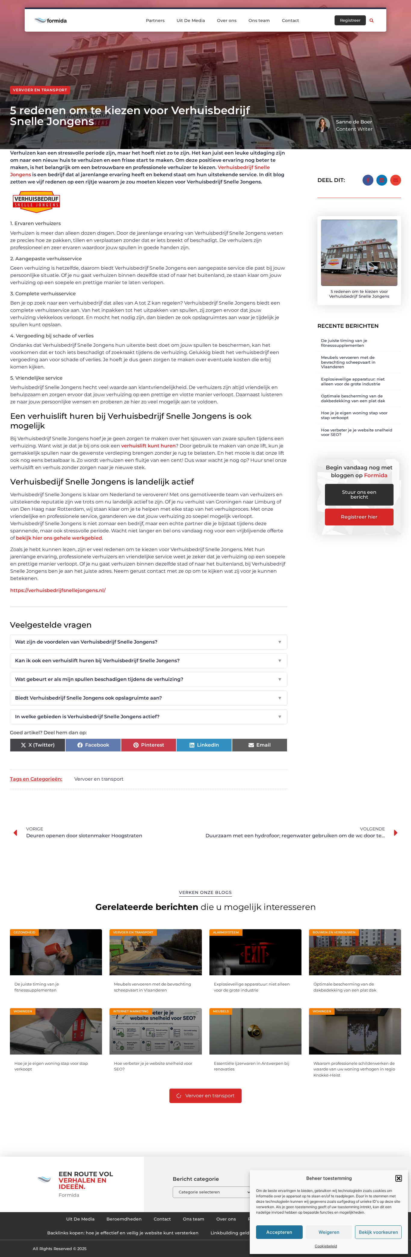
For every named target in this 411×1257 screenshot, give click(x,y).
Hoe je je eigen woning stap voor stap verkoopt (354, 415)
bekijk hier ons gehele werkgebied (59, 538)
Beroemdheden (124, 1219)
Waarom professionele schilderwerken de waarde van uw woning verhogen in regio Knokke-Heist (354, 1069)
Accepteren (279, 1232)
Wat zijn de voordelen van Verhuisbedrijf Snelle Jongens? (148, 642)
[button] (399, 1178)
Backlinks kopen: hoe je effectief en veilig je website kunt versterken (123, 1233)
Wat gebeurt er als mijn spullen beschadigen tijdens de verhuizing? (148, 679)
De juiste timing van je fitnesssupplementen (344, 343)
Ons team (259, 20)
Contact (290, 20)
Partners (155, 20)
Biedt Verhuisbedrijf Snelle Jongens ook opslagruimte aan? (148, 698)
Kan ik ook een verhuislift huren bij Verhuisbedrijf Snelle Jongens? (148, 660)
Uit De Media (191, 20)
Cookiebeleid (326, 1246)
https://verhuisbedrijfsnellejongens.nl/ (58, 590)
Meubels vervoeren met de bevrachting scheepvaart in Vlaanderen (348, 362)
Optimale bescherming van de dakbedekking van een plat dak (353, 398)
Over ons (226, 20)
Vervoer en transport (40, 90)
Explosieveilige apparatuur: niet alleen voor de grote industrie (353, 381)
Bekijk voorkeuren (378, 1232)
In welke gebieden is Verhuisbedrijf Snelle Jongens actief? (148, 716)
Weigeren (329, 1232)
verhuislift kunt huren (148, 446)
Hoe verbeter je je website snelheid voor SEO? (356, 432)
